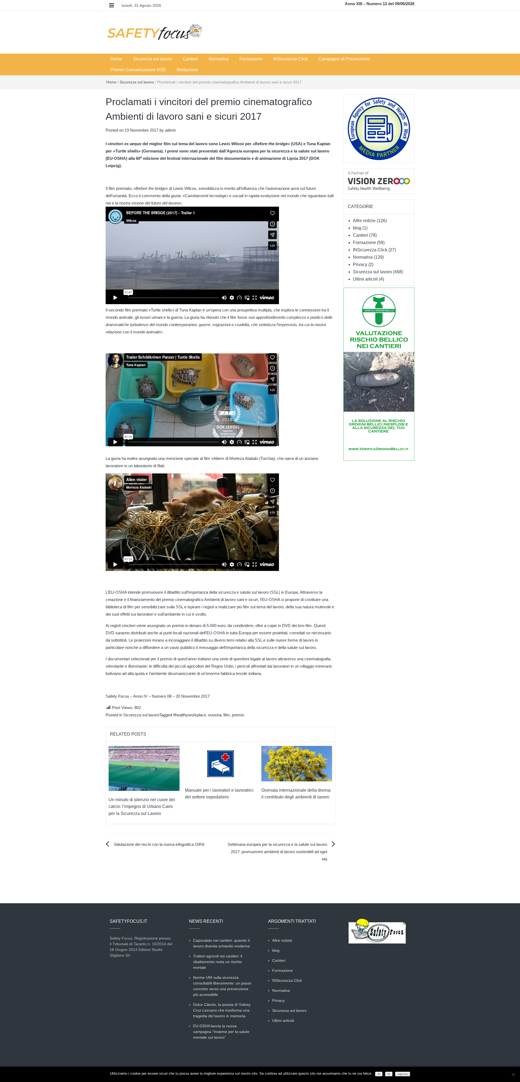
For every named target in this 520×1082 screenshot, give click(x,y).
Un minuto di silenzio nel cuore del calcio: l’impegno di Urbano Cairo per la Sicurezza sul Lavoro (142, 806)
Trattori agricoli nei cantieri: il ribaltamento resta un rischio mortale (217, 962)
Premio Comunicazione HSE (138, 69)
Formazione (250, 59)
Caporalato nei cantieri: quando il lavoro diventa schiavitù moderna (221, 943)
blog (357, 228)
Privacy (360, 264)
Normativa (219, 59)
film (226, 715)
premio (238, 715)
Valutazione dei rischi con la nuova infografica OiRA (159, 844)
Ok (379, 1074)
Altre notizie (364, 220)
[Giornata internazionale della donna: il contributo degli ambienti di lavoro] (296, 763)
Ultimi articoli (365, 279)
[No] (513, 1074)
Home (116, 59)
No (389, 1074)
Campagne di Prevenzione (344, 59)
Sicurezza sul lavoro (152, 59)
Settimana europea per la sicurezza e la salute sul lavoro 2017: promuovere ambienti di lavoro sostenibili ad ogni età (277, 851)
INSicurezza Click (290, 59)
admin (170, 130)
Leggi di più (403, 1074)
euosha (214, 715)
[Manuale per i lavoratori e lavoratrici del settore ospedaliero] (220, 763)
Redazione (187, 69)
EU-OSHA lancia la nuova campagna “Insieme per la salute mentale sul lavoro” (221, 1031)
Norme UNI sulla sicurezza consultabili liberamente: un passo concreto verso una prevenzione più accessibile (222, 986)
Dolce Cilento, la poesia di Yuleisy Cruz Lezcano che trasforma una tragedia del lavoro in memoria (222, 1010)
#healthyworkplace (189, 715)
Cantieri (190, 59)
